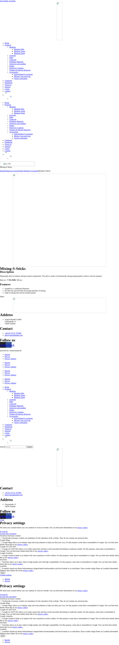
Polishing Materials (16, 62)
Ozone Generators (20, 79)
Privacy (7, 357)
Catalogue (8, 81)
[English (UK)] (17, 164)
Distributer (8, 83)
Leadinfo (3, 566)
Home (7, 43)
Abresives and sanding (17, 64)
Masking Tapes (19, 51)
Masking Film (19, 49)
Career (7, 89)
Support (7, 87)
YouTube (3, 560)
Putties (11, 66)
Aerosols (12, 56)
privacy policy (82, 528)
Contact (7, 91)
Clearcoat (12, 60)
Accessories (13, 72)
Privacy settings (10, 359)
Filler (11, 58)
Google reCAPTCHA (8, 547)
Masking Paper (19, 53)
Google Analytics (6, 553)
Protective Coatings (16, 68)
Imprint (7, 355)
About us (8, 85)
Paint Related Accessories (23, 74)
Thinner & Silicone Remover (20, 70)
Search (2, 447)
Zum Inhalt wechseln (7, 1)
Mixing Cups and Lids (22, 76)
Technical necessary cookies (10, 536)
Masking (12, 47)
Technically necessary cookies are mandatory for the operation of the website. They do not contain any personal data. (45, 538)
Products (8, 45)
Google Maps (5, 540)
